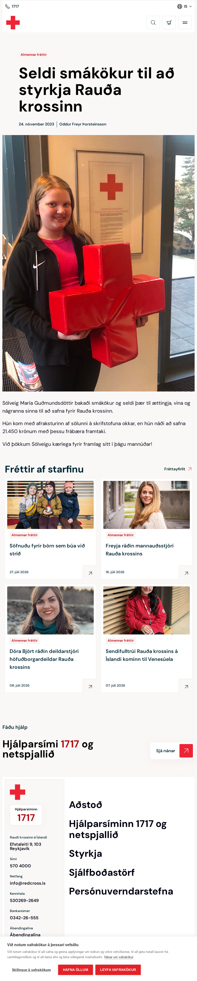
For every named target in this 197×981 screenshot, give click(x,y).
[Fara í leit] (153, 22)
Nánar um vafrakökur (118, 957)
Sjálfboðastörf (102, 872)
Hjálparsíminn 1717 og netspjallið (118, 829)
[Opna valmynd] (185, 22)
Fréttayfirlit (174, 469)
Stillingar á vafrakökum (31, 970)
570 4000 (20, 866)
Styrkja (85, 853)
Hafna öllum (75, 970)
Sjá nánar (165, 751)
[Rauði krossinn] (13, 22)
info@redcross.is (27, 883)
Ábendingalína (25, 935)
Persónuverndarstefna (121, 891)
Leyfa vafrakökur (118, 970)
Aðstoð (85, 804)
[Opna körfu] (169, 22)
